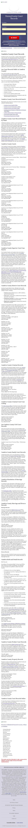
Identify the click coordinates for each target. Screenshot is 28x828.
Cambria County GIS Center (19, 686)
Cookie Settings (20, 822)
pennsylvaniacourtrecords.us (9, 703)
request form (19, 379)
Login (15, 12)
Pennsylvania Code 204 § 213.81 (10, 74)
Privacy (14, 807)
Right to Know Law (11, 664)
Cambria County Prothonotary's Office (12, 106)
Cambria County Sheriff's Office (11, 105)
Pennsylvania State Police (11, 370)
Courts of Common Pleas (15, 455)
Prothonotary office (7, 490)
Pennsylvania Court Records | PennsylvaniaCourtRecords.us (14, 8)
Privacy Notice (16, 45)
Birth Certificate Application (15, 612)
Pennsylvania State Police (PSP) (11, 114)
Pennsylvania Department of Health (11, 115)
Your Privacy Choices (14, 802)
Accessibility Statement (14, 813)
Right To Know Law (16, 509)
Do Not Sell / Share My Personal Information (14, 805)
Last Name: (4, 27)
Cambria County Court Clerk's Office (12, 108)
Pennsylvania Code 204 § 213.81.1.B (10, 59)
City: (3, 31)
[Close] (26, 2)
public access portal (6, 371)
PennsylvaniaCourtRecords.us (9, 41)
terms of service (23, 792)
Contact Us (14, 818)
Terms (14, 810)
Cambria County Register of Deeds (10, 666)
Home (19, 12)
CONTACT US (10, 12)
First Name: (4, 22)
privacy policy (8, 793)
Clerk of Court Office (7, 405)
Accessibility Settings (11, 822)
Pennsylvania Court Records (6, 48)
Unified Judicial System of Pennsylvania (12, 112)
